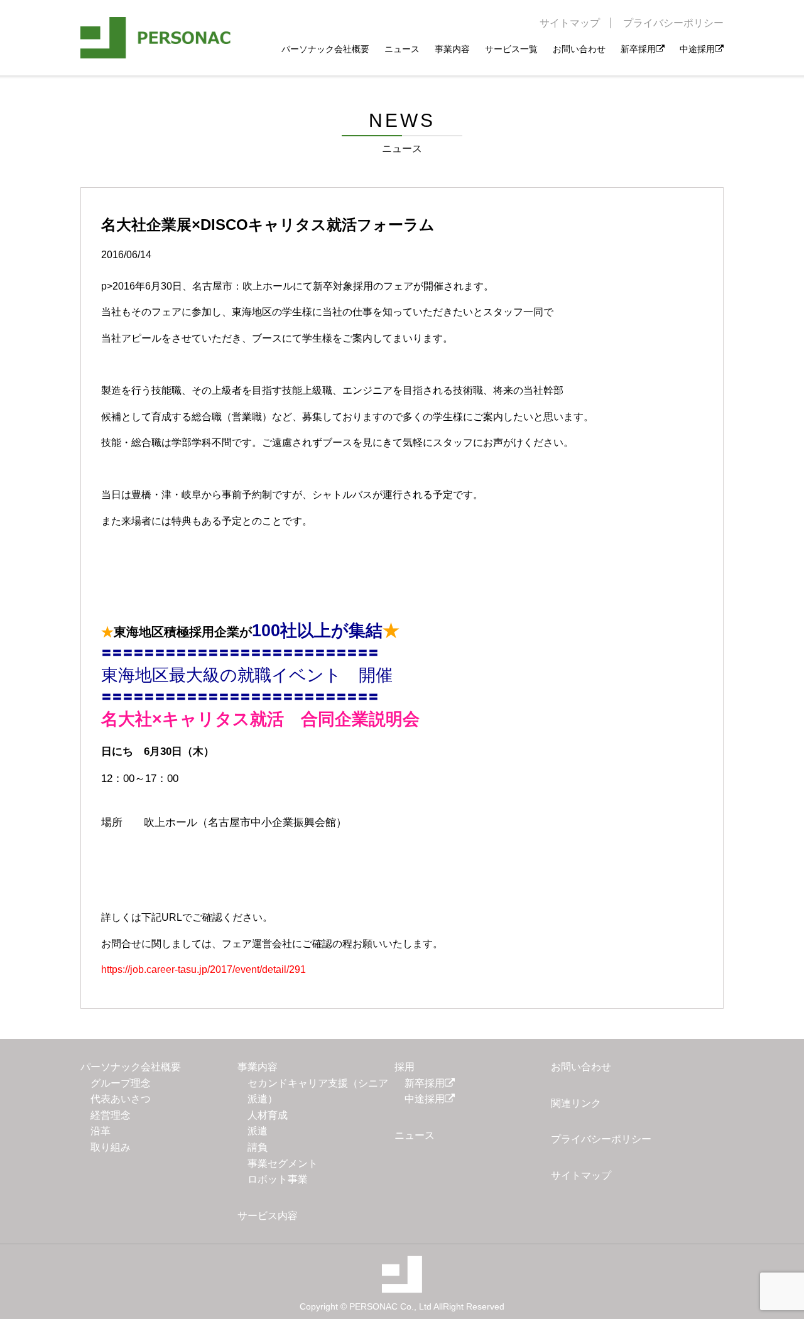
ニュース (402, 48)
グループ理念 (120, 1083)
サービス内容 (267, 1215)
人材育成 (267, 1115)
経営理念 (110, 1115)
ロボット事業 (277, 1179)
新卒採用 (638, 48)
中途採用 (697, 48)
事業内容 (452, 48)
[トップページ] (155, 37)
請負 (257, 1147)
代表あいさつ (120, 1099)
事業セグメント (282, 1163)
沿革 (100, 1131)
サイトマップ (570, 23)
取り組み (110, 1147)
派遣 (257, 1131)
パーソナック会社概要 (325, 48)
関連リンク (576, 1103)
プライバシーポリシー (673, 23)
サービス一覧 (511, 48)
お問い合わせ (579, 48)
